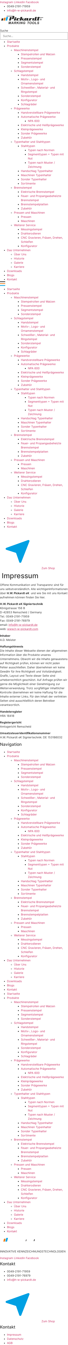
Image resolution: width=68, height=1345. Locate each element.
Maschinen (28, 221)
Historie (19, 258)
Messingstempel (31, 229)
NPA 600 (34, 121)
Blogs (10, 275)
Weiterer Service (25, 225)
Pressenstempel (31, 58)
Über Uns (20, 254)
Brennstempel (23, 187)
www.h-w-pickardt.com (22, 629)
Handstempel (29, 75)
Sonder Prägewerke (34, 133)
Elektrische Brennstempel (37, 191)
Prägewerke (22, 108)
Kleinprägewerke (32, 129)
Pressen (26, 216)
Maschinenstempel (26, 50)
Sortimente (28, 183)
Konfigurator (29, 100)
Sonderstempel (31, 66)
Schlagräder (29, 104)
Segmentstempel (32, 62)
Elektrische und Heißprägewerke (42, 125)
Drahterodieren (31, 233)
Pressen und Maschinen (29, 212)
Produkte (13, 46)
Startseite (13, 41)
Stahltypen (28, 146)
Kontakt (12, 279)
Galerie (18, 262)
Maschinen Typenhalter (36, 175)
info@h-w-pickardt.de (23, 624)
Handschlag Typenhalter (37, 171)
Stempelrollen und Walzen (38, 54)
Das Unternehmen (19, 250)
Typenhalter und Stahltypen (32, 141)
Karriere (19, 267)
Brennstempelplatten (34, 204)
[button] (34, 284)
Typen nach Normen (41, 150)
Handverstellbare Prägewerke (40, 112)
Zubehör (26, 137)
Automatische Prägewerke (38, 116)
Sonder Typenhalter (34, 179)
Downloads (14, 271)
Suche (4, 30)
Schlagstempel (23, 71)
